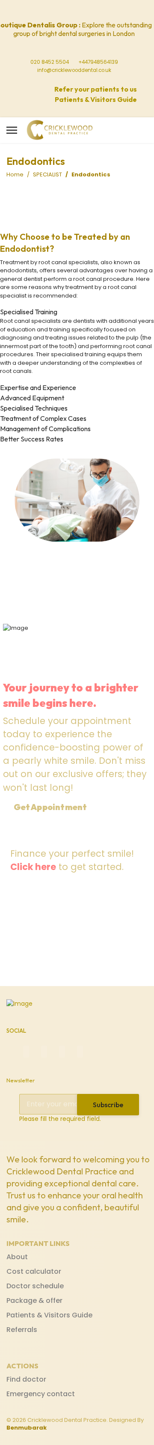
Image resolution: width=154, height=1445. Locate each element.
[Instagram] (87, 10)
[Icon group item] (26, 1052)
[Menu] (11, 130)
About (17, 1257)
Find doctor (26, 1379)
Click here (33, 867)
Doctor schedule (35, 1286)
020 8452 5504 (49, 62)
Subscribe (108, 1104)
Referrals (21, 1330)
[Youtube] (74, 10)
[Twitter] (61, 10)
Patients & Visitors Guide (49, 1315)
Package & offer (34, 1300)
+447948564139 (98, 62)
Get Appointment (51, 807)
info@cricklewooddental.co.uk (74, 70)
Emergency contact (40, 1394)
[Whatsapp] (100, 10)
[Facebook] (48, 10)
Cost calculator (33, 1271)
